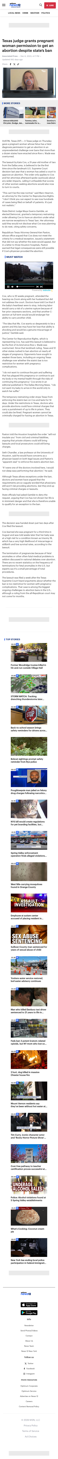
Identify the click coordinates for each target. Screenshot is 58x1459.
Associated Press (10, 56)
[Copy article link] (18, 64)
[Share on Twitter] (14, 64)
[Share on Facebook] (10, 64)
